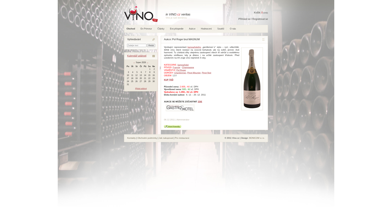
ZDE (200, 101)
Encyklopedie (176, 28)
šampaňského (194, 47)
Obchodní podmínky (147, 138)
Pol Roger (181, 70)
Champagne (188, 67)
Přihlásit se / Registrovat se (253, 19)
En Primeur (146, 28)
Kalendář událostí (136, 56)
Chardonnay (180, 73)
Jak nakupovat (166, 138)
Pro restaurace (182, 138)
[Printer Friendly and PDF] (172, 127)
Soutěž (220, 28)
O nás (233, 28)
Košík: (258, 12)
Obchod (130, 28)
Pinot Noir (206, 73)
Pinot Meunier (194, 73)
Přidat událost (141, 89)
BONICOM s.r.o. (257, 138)
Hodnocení (206, 28)
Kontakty (131, 138)
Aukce (192, 28)
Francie (176, 67)
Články (160, 28)
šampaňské (183, 65)
